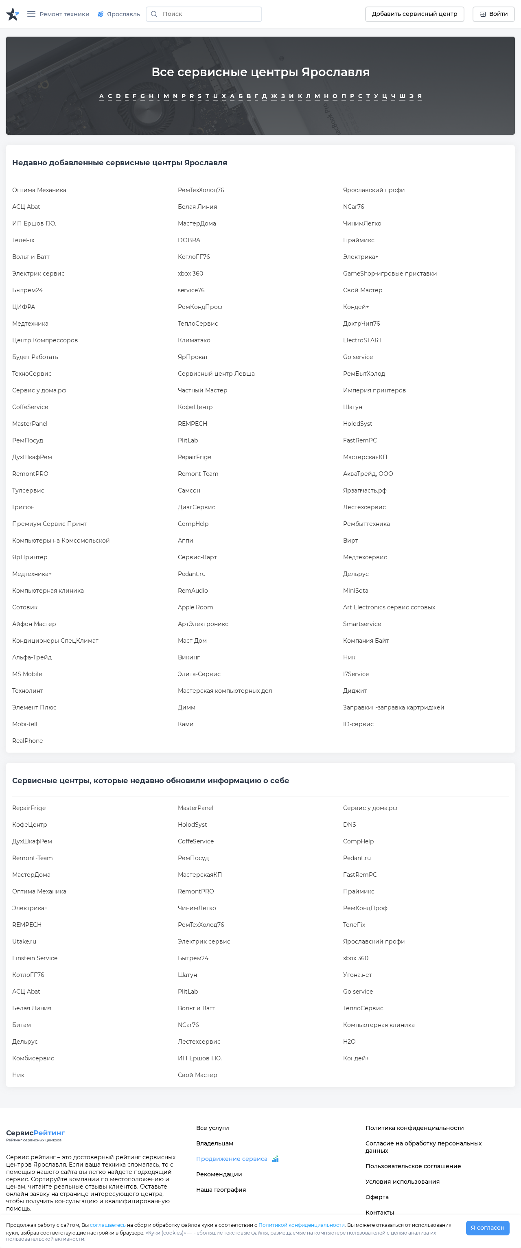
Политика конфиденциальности (415, 1128)
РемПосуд (27, 440)
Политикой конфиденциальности (301, 1225)
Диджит (355, 690)
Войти (498, 14)
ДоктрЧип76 (361, 323)
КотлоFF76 (194, 257)
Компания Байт (366, 640)
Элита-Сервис (199, 674)
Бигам (21, 1025)
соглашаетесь (108, 1225)
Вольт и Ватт (31, 257)
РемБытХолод (364, 373)
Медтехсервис (365, 557)
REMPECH (192, 423)
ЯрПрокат (193, 357)
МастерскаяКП (365, 457)
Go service (358, 357)
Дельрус (356, 574)
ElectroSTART (362, 340)
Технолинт (27, 690)
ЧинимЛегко (362, 223)
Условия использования (403, 1181)
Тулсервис (28, 490)
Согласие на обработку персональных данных (424, 1147)
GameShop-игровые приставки (390, 273)
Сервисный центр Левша (216, 373)
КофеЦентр (195, 407)
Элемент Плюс (34, 707)
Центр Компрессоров (45, 340)
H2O (349, 1041)
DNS (349, 824)
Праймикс (358, 240)
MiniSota (355, 590)
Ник (349, 657)
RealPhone (27, 740)
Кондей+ (356, 307)
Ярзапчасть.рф (365, 490)
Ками (186, 724)
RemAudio (193, 590)
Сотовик (24, 607)
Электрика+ (361, 257)
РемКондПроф (200, 307)
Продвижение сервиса (231, 1159)
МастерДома (197, 223)
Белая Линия (197, 206)
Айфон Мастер (34, 624)
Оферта (377, 1197)
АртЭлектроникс (203, 624)
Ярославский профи (374, 190)
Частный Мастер (203, 390)
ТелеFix (23, 240)
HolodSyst (357, 423)
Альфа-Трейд (32, 657)
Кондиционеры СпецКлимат (55, 640)
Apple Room (195, 607)
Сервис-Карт (197, 557)
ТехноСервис (32, 373)
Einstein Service (34, 958)
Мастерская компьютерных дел (225, 690)
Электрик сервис (38, 273)
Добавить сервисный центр (415, 14)
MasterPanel (30, 423)
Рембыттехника (366, 524)
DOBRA (189, 240)
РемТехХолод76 (201, 190)
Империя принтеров (374, 390)
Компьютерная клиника (48, 590)
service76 (191, 290)
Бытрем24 (27, 290)
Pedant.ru (192, 574)
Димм (186, 707)
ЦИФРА (23, 307)
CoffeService (30, 407)
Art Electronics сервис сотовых (389, 607)
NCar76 (353, 206)
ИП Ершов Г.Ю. (34, 223)
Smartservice (362, 624)
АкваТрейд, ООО (368, 473)
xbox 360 (190, 273)
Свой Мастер (363, 290)
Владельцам (214, 1143)
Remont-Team (198, 473)
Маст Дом (192, 640)
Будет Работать (35, 357)
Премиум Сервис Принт (49, 524)
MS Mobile (27, 674)
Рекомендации (219, 1174)
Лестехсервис (364, 507)
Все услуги (212, 1128)
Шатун (352, 407)
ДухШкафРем (32, 457)
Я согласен (488, 1227)
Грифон (23, 507)
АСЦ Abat (26, 206)
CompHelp (193, 524)
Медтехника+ (32, 574)
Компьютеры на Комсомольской (61, 540)
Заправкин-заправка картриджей (393, 707)
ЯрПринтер (30, 557)
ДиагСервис (196, 507)
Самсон (189, 490)
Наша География (221, 1189)
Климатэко (194, 340)
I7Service (356, 674)
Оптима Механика (39, 190)
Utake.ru (24, 941)
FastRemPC (360, 440)
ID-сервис (358, 724)
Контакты (380, 1212)
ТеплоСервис (198, 323)
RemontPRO (30, 473)
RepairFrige (194, 457)
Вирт (350, 540)
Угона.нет (357, 975)
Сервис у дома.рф (39, 390)
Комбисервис (33, 1058)
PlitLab (188, 440)
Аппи (185, 540)
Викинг (189, 657)
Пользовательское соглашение (413, 1166)
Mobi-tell (24, 724)
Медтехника (30, 323)
